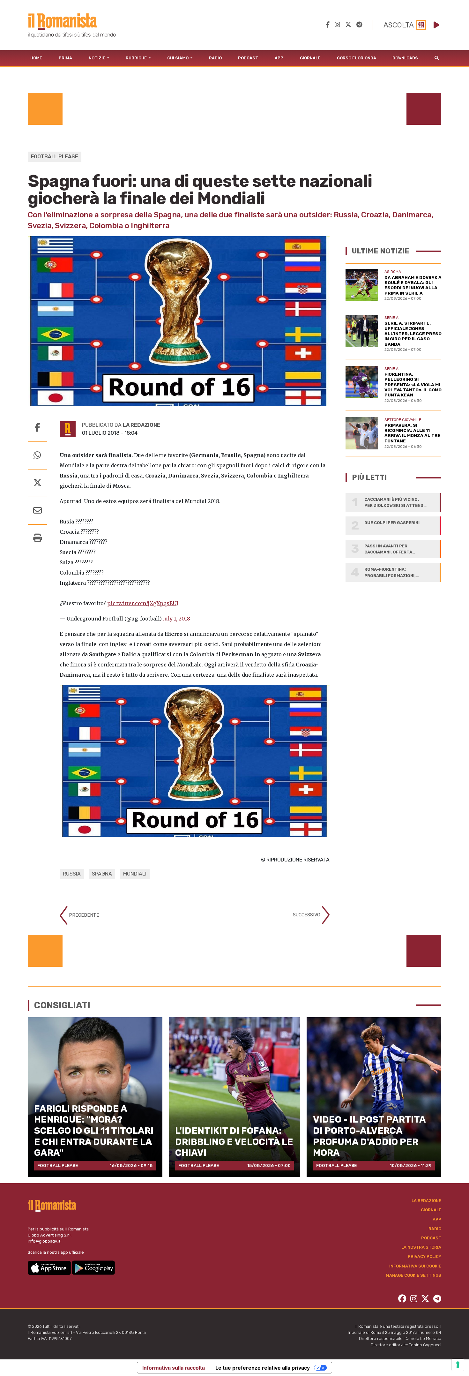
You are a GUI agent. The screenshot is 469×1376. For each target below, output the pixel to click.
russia (72, 874)
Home (36, 58)
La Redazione (426, 1200)
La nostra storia (421, 1247)
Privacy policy (424, 1256)
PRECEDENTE (83, 915)
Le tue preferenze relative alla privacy (262, 1368)
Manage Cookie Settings (413, 1275)
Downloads (405, 58)
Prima (65, 58)
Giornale (310, 58)
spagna (102, 874)
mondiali (134, 874)
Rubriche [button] (137, 58)
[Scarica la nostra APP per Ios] (50, 1267)
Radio (215, 58)
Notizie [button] (97, 58)
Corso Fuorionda (356, 58)
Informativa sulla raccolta (173, 1368)
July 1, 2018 (176, 618)
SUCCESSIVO (307, 915)
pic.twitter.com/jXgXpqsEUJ (142, 603)
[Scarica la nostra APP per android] (93, 1267)
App (279, 58)
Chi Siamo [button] (178, 58)
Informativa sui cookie (415, 1266)
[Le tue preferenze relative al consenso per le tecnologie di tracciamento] (458, 1365)
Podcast (248, 58)
